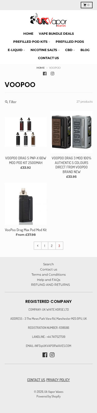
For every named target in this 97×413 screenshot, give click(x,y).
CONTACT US (36, 380)
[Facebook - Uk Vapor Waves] (45, 74)
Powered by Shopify (48, 396)
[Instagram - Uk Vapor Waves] (52, 74)
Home (40, 67)
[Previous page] (37, 245)
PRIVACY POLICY (58, 380)
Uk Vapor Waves (53, 391)
